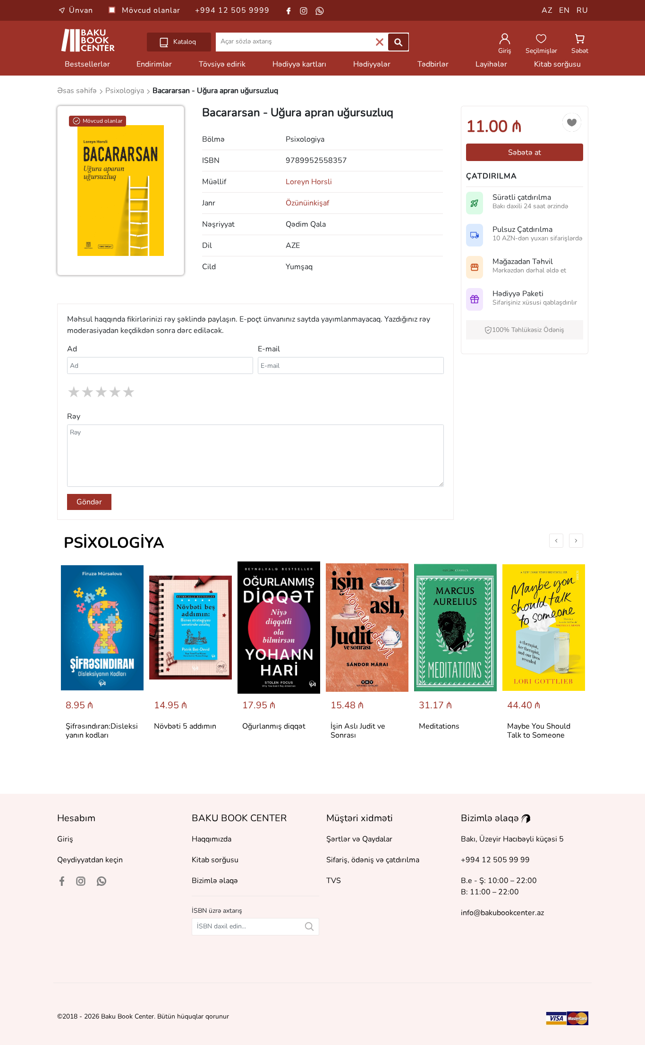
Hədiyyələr (371, 64)
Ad (72, 349)
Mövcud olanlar (152, 10)
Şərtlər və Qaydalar (359, 839)
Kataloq (183, 41)
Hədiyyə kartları (299, 64)
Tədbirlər (433, 64)
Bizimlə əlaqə (215, 880)
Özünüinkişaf (307, 203)
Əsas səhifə (78, 90)
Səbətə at (524, 152)
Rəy (73, 416)
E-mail (269, 349)
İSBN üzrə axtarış (217, 910)
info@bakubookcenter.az (502, 913)
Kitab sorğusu (557, 64)
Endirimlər (154, 64)
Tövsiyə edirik (222, 64)
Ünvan (81, 10)
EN (564, 10)
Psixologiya (114, 543)
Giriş (65, 839)
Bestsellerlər (87, 64)
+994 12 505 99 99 (495, 860)
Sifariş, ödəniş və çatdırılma (372, 860)
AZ (547, 10)
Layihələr (491, 64)
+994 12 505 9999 (232, 10)
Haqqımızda (211, 839)
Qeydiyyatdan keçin (90, 860)
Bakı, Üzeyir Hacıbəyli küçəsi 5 (512, 839)
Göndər (89, 502)
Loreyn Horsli (309, 182)
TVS (333, 880)
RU (582, 10)
